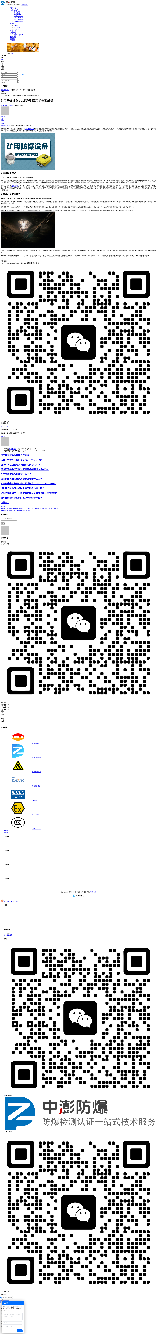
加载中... (5, 502)
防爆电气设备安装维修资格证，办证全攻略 (21, 460)
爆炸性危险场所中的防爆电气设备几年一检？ (22, 488)
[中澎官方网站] (78, 897)
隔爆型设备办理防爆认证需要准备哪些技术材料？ (25, 469)
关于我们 (13, 41)
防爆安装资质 (18, 21)
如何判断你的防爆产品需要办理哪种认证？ (21, 479)
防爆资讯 (13, 37)
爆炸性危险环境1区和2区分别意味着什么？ (21, 498)
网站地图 (93, 892)
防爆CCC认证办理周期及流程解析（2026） (21, 464)
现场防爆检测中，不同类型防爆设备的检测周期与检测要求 (29, 493)
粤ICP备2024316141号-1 (11, 901)
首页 (2, 90)
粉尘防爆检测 (18, 19)
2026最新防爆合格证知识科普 (15, 455)
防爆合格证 (17, 14)
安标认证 (17, 12)
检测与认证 (14, 10)
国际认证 (13, 23)
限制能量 (15, 186)
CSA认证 (17, 29)
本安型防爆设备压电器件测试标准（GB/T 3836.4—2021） (28, 483)
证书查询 (13, 31)
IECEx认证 (17, 25)
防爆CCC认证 (18, 16)
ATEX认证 (17, 27)
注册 (11, 53)
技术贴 (12, 39)
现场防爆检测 (18, 18)
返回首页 (13, 8)
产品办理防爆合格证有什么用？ (16, 474)
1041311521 (4, 426)
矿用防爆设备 (29, 129)
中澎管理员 (12, 449)
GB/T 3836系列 (19, 35)
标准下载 (13, 33)
